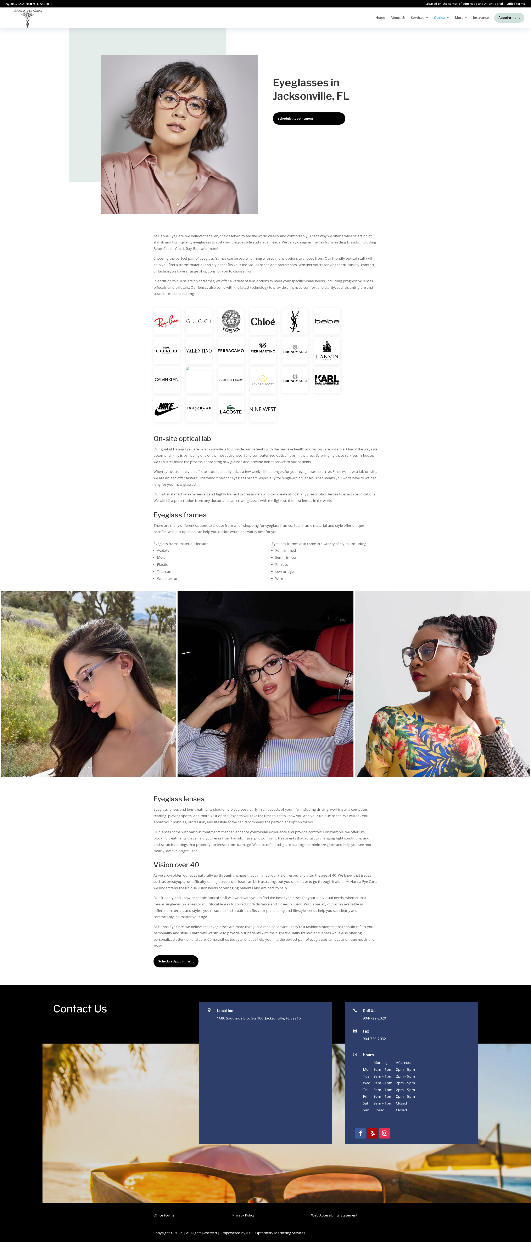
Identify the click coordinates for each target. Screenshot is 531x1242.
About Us (398, 18)
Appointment (509, 17)
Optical (440, 18)
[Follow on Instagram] (384, 1133)
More (459, 18)
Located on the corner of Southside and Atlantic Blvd (464, 4)
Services (417, 18)
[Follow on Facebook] (360, 1133)
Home (380, 18)
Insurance (481, 18)
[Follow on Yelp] (372, 1133)
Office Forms (516, 4)
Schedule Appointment (295, 118)
